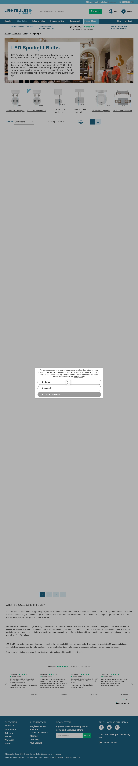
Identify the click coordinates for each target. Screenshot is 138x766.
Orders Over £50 (46, 27)
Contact (34, 736)
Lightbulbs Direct (39, 754)
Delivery (9, 733)
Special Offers (90, 21)
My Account (11, 729)
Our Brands (36, 743)
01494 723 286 (127, 2)
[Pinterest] (117, 727)
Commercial (75, 21)
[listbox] (24, 122)
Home (7, 743)
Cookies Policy (31, 757)
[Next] (63, 594)
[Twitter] (109, 727)
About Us (8, 757)
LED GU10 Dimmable (36, 111)
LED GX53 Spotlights (101, 111)
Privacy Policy (18, 757)
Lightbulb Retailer (22, 26)
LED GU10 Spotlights (15, 111)
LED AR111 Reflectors (122, 111)
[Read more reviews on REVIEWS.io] (122, 703)
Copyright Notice (56, 757)
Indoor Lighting (38, 21)
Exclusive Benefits (119, 27)
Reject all (46, 388)
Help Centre (128, 21)
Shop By (8, 21)
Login (116, 11)
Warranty (9, 740)
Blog (119, 21)
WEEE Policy (44, 757)
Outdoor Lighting (57, 21)
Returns (9, 736)
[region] (69, 684)
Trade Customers (39, 732)
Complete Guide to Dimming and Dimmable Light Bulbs (58, 652)
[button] (15, 98)
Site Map (34, 739)
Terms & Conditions (72, 757)
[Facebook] (101, 727)
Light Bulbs (22, 21)
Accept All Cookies (51, 394)
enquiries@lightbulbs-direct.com (102, 2)
